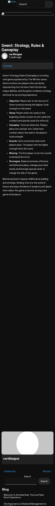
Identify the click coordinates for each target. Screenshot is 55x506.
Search (27, 476)
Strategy (7, 66)
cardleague (15, 54)
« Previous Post (9, 471)
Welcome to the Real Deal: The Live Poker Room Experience (24, 496)
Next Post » (47, 471)
